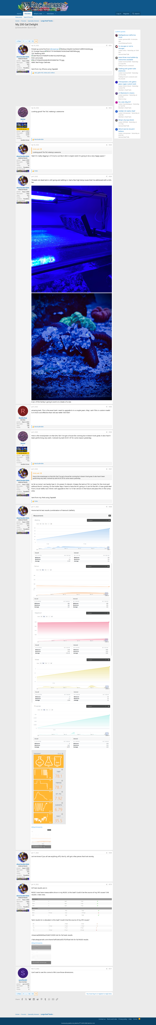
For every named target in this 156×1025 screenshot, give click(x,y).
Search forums (28, 17)
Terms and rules (112, 1019)
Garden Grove (25, 140)
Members (50, 13)
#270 (110, 884)
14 (36, 41)
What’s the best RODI (126, 120)
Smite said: (36, 149)
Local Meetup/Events (125, 43)
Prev (19, 41)
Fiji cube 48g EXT (124, 102)
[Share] (106, 45)
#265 (110, 407)
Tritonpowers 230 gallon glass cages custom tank (127, 83)
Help (130, 1019)
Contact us (102, 1019)
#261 (110, 45)
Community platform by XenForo (78, 1023)
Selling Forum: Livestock (126, 66)
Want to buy (122, 99)
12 (29, 41)
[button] (43, 14)
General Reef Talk (123, 54)
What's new (38, 13)
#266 (110, 432)
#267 (110, 469)
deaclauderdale (22, 27)
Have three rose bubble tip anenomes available (128, 58)
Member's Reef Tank (124, 90)
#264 (110, 176)
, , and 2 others (44, 73)
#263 (110, 145)
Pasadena (26, 68)
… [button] (26, 41)
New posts (18, 17)
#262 (110, 108)
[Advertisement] (54, 34)
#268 (110, 507)
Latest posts (120, 31)
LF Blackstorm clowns (126, 93)
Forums (28, 13)
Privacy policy (123, 1019)
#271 (110, 969)
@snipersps (54, 49)
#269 (110, 853)
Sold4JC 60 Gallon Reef (126, 111)
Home (19, 13)
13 (32, 41)
